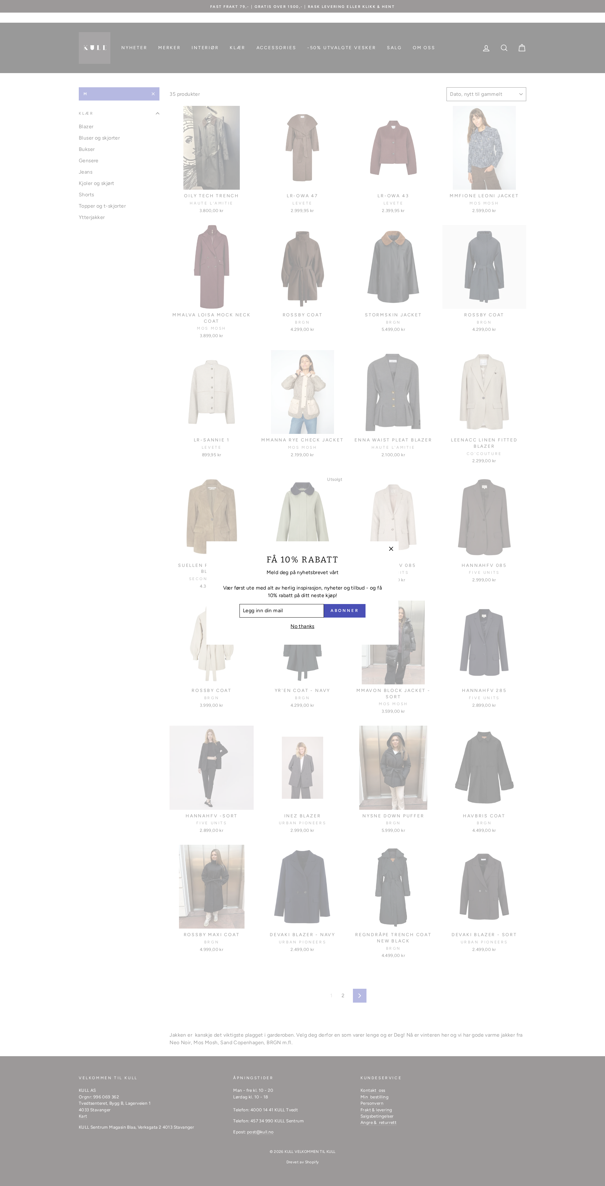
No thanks (302, 626)
